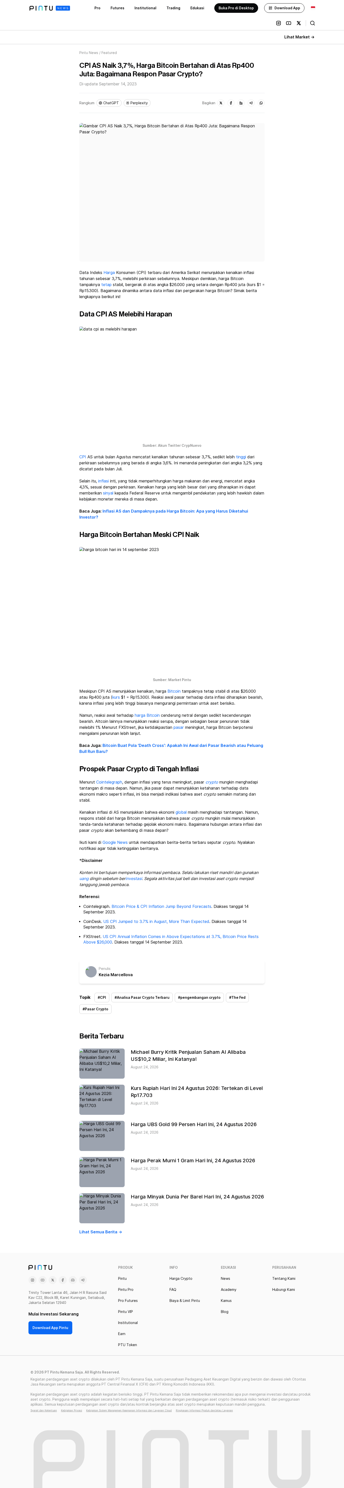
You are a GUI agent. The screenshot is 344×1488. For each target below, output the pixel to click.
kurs (116, 697)
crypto (211, 782)
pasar (179, 727)
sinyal (108, 493)
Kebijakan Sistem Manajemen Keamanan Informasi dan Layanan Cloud (129, 1410)
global (181, 812)
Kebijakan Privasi (71, 1410)
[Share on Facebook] (230, 102)
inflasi (103, 481)
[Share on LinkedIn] (241, 102)
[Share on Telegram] (251, 102)
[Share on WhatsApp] (261, 102)
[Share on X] (220, 102)
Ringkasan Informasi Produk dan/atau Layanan (204, 1410)
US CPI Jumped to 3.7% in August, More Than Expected (156, 921)
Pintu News (88, 53)
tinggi (241, 457)
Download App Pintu (50, 1328)
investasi (133, 878)
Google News (115, 842)
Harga (109, 272)
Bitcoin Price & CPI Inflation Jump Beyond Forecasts (161, 906)
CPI (82, 457)
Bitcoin (174, 691)
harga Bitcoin (147, 715)
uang (84, 878)
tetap (106, 284)
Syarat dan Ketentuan (43, 1410)
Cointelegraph (109, 782)
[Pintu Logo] (49, 8)
